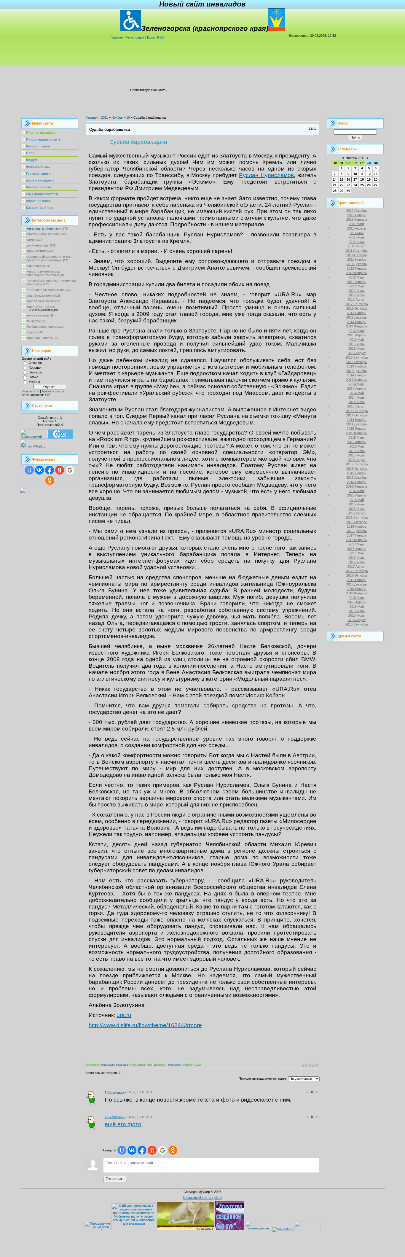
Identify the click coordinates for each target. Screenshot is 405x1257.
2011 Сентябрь (356, 250)
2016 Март (356, 491)
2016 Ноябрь (356, 526)
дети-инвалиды (37, 245)
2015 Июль (356, 455)
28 (335, 190)
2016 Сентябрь (356, 517)
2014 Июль (356, 402)
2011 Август (357, 246)
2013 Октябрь (356, 362)
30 (348, 190)
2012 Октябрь (356, 308)
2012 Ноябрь (356, 313)
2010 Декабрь (356, 210)
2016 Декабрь (356, 531)
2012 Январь (356, 268)
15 (341, 179)
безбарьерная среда (41, 326)
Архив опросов (53, 391)
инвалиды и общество (43, 228)
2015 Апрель (356, 442)
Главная (117, 37)
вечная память (37, 315)
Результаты (30, 391)
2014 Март (356, 384)
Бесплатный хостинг (198, 1197)
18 (362, 179)
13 (375, 174)
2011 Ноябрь (356, 259)
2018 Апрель (356, 602)
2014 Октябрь (356, 415)
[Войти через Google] (70, 470)
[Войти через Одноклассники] (49, 480)
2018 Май (357, 606)
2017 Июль (356, 562)
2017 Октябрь (356, 575)
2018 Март (356, 597)
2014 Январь (356, 375)
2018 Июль (356, 615)
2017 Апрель (356, 548)
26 (369, 185)
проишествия (36, 251)
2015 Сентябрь (356, 464)
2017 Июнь (356, 557)
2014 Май (357, 393)
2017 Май (357, 553)
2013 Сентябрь (356, 357)
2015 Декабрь (356, 477)
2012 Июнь (356, 290)
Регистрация (134, 37)
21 (335, 185)
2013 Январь (356, 322)
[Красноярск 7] (22, 491)
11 (361, 174)
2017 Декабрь (356, 584)
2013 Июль (356, 348)
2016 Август (356, 513)
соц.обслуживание (40, 295)
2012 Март (356, 277)
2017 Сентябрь (356, 571)
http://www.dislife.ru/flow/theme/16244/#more (145, 1025)
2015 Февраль (356, 433)
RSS (160, 37)
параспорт (34, 266)
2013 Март (356, 330)
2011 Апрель (356, 228)
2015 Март (356, 437)
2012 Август (356, 299)
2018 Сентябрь (356, 624)
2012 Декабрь (356, 317)
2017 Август (356, 566)
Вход (150, 37)
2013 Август (356, 353)
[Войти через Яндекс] (59, 470)
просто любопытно (40, 301)
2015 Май (357, 446)
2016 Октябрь (356, 522)
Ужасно (34, 382)
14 (335, 179)
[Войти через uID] (29, 470)
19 (369, 179)
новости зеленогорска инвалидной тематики (43, 273)
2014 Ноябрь (356, 419)
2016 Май (357, 500)
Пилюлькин (174, 1064)
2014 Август (356, 406)
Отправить (115, 1179)
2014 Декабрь (356, 424)
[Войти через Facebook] (49, 470)
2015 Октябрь (356, 468)
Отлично (35, 363)
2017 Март (356, 544)
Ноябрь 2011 (355, 158)
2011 (104, 117)
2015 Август (356, 460)
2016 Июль (356, 508)
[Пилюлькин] (92, 1098)
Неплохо (35, 372)
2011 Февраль (356, 219)
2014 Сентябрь (356, 411)
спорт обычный (38, 306)
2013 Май (357, 339)
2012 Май (357, 286)
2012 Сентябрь (356, 304)
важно (31, 239)
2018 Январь (356, 589)
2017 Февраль (356, 540)
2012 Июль (356, 295)
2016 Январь (356, 482)
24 (355, 185)
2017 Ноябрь (356, 580)
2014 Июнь (356, 397)
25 (362, 185)
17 (355, 179)
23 (348, 185)
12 (369, 174)
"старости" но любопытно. (46, 290)
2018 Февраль (356, 593)
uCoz (218, 1197)
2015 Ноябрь (356, 473)
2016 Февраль (356, 486)
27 (375, 185)
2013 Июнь (356, 344)
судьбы (32, 332)
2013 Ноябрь (356, 366)
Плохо (33, 377)
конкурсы (33, 321)
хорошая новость (39, 338)
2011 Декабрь (357, 264)
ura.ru (124, 1015)
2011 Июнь (357, 237)
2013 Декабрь (356, 371)
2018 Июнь (356, 611)
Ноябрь (117, 117)
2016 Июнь (356, 504)
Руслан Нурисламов (266, 175)
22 (341, 185)
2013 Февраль (356, 326)
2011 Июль (357, 242)
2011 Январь (356, 215)
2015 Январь (356, 428)
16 (128, 117)
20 (375, 179)
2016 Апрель (356, 495)
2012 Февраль (356, 273)
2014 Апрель (356, 388)
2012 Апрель (356, 282)
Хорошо (35, 367)
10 (355, 174)
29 (341, 190)
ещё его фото (123, 1124)
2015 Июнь (356, 451)
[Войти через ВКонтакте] (39, 470)
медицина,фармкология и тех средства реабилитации (48, 258)
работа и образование (43, 234)
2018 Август (356, 620)
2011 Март (356, 224)
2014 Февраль (356, 379)
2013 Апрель (356, 335)
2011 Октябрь (356, 255)
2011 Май (356, 233)
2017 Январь (356, 535)
